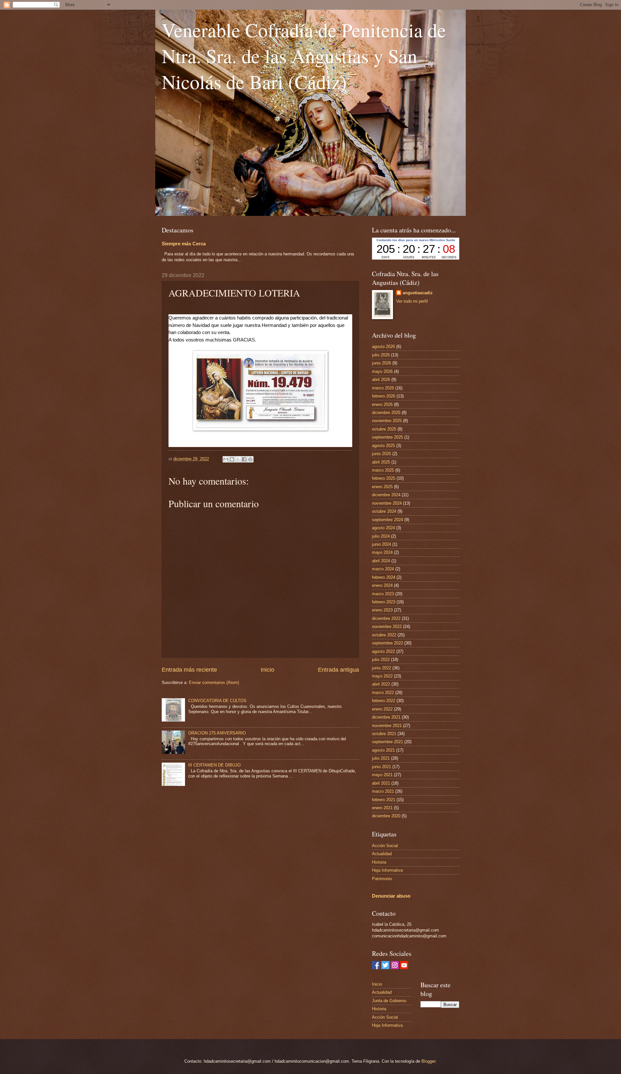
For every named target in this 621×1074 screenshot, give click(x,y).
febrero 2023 (383, 601)
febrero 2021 (383, 799)
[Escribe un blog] (232, 459)
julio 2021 (381, 758)
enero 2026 (382, 404)
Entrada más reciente (189, 669)
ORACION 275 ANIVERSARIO (217, 733)
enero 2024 (382, 585)
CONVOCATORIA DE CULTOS (217, 700)
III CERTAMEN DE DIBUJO (214, 765)
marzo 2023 (383, 593)
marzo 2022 (383, 692)
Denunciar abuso (391, 896)
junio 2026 (381, 363)
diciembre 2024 (386, 494)
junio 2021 (381, 766)
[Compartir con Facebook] (244, 459)
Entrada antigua (338, 669)
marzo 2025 (383, 470)
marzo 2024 (383, 568)
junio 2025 (381, 453)
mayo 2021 (382, 774)
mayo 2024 (382, 552)
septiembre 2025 (387, 437)
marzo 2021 (383, 791)
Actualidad (382, 853)
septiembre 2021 (387, 741)
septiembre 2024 (387, 519)
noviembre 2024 (387, 503)
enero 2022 (382, 709)
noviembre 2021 (387, 725)
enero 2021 (382, 807)
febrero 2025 (383, 478)
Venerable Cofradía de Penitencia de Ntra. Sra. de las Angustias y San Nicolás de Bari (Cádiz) (304, 56)
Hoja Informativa (387, 870)
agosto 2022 (383, 651)
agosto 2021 (383, 750)
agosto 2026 (383, 346)
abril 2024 (381, 560)
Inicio (267, 669)
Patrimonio (382, 878)
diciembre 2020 (386, 815)
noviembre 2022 (387, 626)
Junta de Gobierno (389, 1000)
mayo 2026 (382, 371)
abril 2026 (381, 379)
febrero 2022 (383, 700)
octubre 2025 (384, 429)
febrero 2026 (383, 396)
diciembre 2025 (386, 412)
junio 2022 (381, 668)
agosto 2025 (383, 445)
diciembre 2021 (386, 717)
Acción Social (385, 845)
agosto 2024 (383, 527)
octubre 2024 (384, 511)
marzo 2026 (383, 388)
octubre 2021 (384, 733)
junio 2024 (381, 544)
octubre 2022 (384, 634)
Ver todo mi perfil (412, 301)
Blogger (428, 1061)
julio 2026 (381, 354)
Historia (379, 862)
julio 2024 (381, 536)
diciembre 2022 (386, 618)
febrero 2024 (383, 577)
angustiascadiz (418, 292)
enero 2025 (382, 486)
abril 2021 (381, 783)
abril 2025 (381, 462)
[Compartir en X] (238, 459)
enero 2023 (382, 610)
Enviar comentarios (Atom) (214, 682)
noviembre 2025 (387, 420)
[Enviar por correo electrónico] (226, 459)
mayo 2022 (382, 676)
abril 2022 (381, 684)
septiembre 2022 (387, 643)
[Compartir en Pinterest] (250, 459)
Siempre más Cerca (184, 243)
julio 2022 (381, 659)
